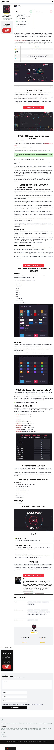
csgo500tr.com (19, 425)
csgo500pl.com (19, 429)
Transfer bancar (39, 614)
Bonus (25, 640)
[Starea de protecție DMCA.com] (3, 727)
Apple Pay (30, 610)
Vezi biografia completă (28, 591)
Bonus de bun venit (6, 652)
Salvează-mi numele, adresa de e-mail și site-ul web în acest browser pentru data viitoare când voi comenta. (23, 704)
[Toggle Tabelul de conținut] (51, 87)
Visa (45, 614)
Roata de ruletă (31, 604)
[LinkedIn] (39, 593)
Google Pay (30, 612)
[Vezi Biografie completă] (34, 591)
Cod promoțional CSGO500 (6, 654)
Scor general (33, 630)
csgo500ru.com (19, 421)
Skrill (33, 614)
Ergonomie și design (25, 637)
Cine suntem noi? (4, 732)
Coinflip (29, 602)
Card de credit (37, 610)
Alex (20, 5)
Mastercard (42, 612)
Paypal (47, 612)
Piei (29, 614)
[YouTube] (28, 593)
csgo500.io (18, 419)
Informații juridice (4, 736)
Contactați (2, 734)
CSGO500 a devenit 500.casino (20, 40)
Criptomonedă (44, 610)
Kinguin (36, 612)
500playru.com (19, 423)
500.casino (37, 46)
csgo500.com (18, 416)
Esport (39, 602)
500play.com (18, 417)
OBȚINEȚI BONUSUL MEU (7, 30)
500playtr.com (18, 427)
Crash (34, 602)
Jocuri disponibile (42, 637)
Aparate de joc (45, 602)
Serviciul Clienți (43, 640)
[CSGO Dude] (5, 1)
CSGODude (3, 728)
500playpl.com (19, 431)
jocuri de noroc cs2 (40, 399)
